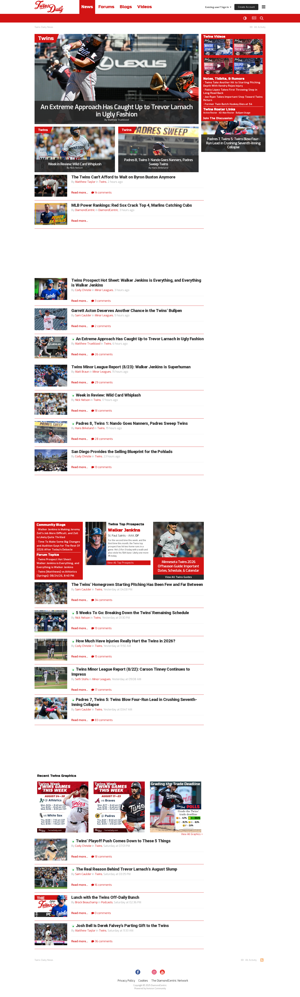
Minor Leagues (104, 290)
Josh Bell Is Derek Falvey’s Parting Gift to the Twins (122, 926)
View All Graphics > (192, 834)
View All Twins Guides (178, 577)
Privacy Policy (126, 980)
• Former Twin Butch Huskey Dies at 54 (227, 104)
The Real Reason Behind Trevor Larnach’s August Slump (126, 869)
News (87, 6)
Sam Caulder (83, 315)
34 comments (103, 600)
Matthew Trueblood (118, 119)
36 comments (103, 941)
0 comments (102, 913)
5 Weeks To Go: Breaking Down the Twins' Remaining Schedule (132, 613)
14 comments (103, 192)
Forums (106, 6)
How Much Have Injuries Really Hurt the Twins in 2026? (125, 641)
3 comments (102, 301)
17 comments (103, 690)
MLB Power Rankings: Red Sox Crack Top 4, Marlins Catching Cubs (131, 205)
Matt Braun (82, 372)
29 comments (103, 382)
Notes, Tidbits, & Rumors (223, 79)
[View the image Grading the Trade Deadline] (175, 807)
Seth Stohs (82, 679)
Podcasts (107, 902)
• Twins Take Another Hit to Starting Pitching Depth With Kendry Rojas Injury (231, 84)
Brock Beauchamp (86, 902)
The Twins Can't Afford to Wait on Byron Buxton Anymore (123, 177)
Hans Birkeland (160, 167)
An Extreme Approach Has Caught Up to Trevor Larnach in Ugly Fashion (116, 110)
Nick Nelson (76, 167)
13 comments (103, 467)
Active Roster (210, 112)
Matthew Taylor (85, 182)
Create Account (246, 7)
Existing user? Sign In (217, 7)
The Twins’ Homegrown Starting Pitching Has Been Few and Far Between (137, 585)
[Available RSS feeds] (261, 960)
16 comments (103, 885)
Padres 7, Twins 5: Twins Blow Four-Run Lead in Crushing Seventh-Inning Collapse (233, 143)
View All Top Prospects (120, 562)
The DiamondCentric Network (169, 980)
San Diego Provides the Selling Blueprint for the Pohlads (121, 452)
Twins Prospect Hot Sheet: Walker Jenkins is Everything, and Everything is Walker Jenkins (136, 282)
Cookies (143, 980)
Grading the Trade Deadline (175, 784)
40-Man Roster (226, 112)
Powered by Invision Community (150, 988)
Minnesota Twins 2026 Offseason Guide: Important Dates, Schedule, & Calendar (178, 566)
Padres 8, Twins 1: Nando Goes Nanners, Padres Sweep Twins (158, 162)
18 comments (103, 410)
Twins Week (49, 784)
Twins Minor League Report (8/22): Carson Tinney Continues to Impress (130, 671)
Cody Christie (83, 290)
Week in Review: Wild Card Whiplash (74, 164)
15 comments (103, 656)
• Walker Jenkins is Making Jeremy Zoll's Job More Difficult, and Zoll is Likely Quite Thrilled (58, 533)
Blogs (126, 6)
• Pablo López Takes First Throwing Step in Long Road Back (230, 91)
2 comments (102, 326)
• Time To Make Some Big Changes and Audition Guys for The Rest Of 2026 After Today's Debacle (58, 545)
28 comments (103, 439)
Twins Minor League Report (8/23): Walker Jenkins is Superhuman (130, 367)
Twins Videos (214, 36)
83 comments (103, 720)
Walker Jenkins (124, 530)
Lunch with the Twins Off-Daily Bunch (105, 897)
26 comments (103, 354)
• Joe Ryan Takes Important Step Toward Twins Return (232, 98)
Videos (144, 6)
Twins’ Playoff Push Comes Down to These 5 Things (123, 841)
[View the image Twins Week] (63, 807)
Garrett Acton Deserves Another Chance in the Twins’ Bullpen (126, 311)
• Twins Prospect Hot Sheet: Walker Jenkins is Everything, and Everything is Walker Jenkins (58, 563)
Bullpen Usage (243, 112)
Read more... (79, 192)
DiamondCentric (85, 210)
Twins (102, 182)
